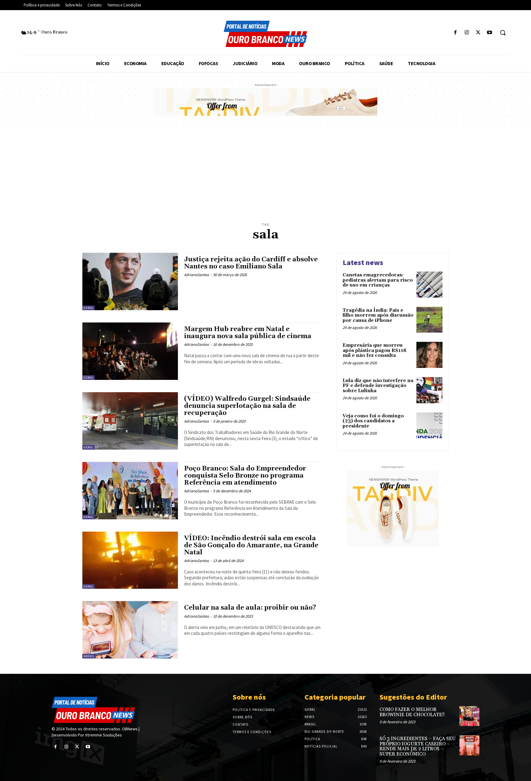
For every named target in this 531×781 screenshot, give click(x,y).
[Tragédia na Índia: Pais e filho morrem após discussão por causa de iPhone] (429, 320)
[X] (478, 33)
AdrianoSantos (196, 274)
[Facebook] (455, 33)
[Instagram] (466, 33)
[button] (502, 32)
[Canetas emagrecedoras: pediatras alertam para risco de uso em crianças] (429, 284)
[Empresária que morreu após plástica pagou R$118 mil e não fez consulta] (429, 355)
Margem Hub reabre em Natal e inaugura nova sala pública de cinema (247, 332)
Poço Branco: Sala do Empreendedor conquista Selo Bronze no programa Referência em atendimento (245, 476)
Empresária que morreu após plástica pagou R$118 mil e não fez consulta (374, 350)
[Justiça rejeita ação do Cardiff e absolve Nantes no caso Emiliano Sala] (130, 281)
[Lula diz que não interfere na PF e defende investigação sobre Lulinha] (429, 390)
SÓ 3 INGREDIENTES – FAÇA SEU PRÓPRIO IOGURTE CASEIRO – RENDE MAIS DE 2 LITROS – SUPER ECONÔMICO (418, 746)
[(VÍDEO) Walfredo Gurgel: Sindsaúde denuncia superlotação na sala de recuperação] (130, 421)
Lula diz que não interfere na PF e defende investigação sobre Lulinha (378, 386)
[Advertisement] (265, 174)
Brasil (89, 656)
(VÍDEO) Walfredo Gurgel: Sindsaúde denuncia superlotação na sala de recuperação (247, 406)
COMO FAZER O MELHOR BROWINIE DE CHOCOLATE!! (412, 712)
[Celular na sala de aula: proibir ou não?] (130, 629)
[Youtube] (490, 33)
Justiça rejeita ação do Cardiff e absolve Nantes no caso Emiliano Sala (251, 263)
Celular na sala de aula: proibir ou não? (250, 608)
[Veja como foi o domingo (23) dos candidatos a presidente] (429, 425)
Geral (88, 308)
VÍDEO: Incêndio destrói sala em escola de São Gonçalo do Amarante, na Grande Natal (251, 545)
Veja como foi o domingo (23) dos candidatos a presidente (373, 421)
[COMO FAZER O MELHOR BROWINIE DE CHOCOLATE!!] (469, 716)
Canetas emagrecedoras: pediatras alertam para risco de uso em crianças (378, 280)
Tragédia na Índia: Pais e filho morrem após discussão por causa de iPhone (378, 315)
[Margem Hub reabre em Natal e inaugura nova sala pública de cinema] (130, 351)
